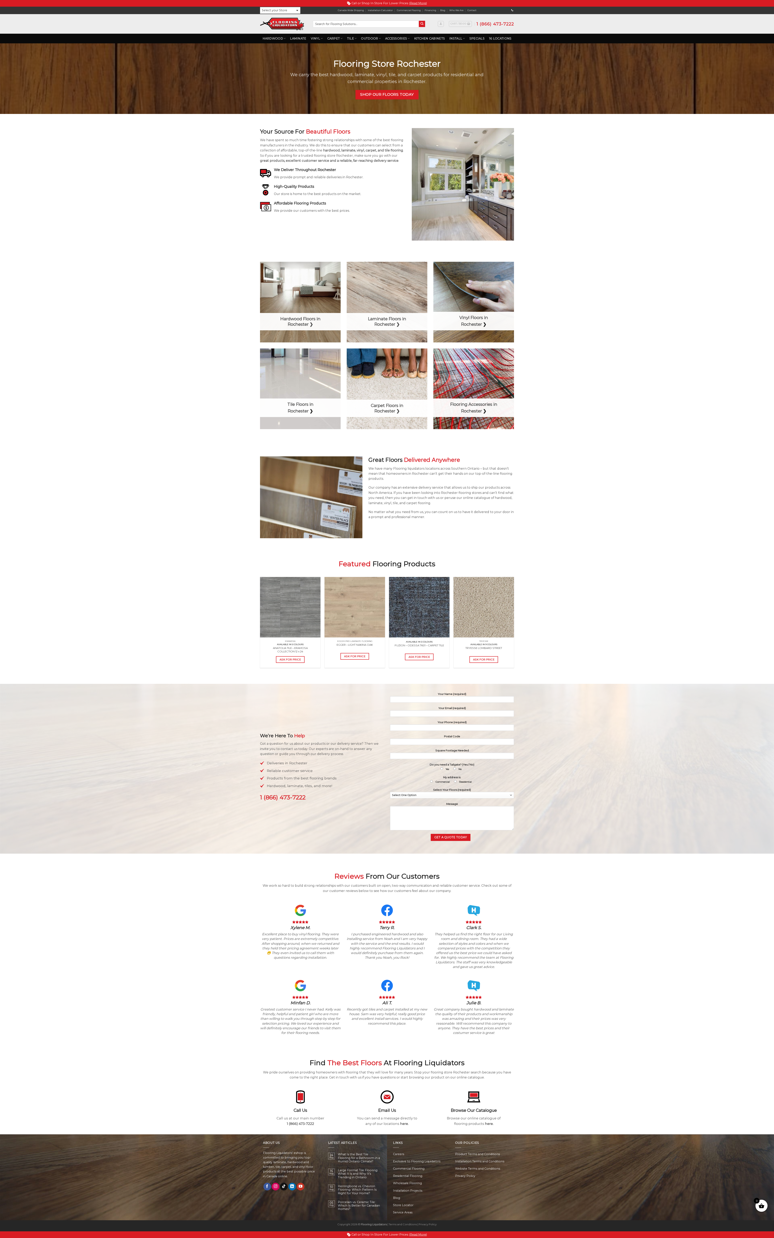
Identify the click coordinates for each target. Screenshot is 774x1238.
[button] (280, 10)
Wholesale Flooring (407, 1183)
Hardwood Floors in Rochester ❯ (300, 321)
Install (455, 38)
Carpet (333, 38)
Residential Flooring (407, 1176)
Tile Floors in (300, 404)
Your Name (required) (452, 694)
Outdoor (369, 38)
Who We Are (456, 10)
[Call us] (512, 10)
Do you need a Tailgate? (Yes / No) (452, 767)
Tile (350, 38)
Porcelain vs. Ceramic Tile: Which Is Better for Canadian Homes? (359, 1205)
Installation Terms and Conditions (479, 1161)
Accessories (396, 38)
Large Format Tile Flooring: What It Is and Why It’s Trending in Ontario (358, 1174)
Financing (430, 10)
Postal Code (452, 736)
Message (452, 803)
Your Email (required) (452, 708)
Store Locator (403, 1205)
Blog (442, 10)
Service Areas (402, 1212)
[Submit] (422, 24)
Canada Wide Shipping (351, 10)
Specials (477, 38)
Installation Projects (407, 1190)
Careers (398, 1154)
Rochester (471, 324)
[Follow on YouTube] (300, 1186)
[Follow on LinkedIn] (292, 1186)
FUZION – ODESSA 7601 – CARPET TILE (419, 645)
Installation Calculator (380, 10)
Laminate (298, 38)
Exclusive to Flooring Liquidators (416, 1161)
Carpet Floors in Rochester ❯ (387, 408)
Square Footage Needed (452, 750)
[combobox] (366, 23)
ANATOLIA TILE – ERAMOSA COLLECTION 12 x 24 (290, 649)
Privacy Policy (465, 1176)
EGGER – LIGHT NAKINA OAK (355, 644)
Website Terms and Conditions (477, 1168)
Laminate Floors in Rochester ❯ (387, 321)
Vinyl (315, 38)
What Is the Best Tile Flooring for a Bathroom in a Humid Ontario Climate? (359, 1158)
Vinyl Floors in (473, 317)
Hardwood (273, 38)
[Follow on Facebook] (267, 1186)
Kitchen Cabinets (429, 38)
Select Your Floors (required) (452, 789)
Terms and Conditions (403, 1224)
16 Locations (500, 38)
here (404, 1124)
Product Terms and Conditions (477, 1154)
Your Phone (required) (452, 722)
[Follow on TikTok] (284, 1186)
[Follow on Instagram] (275, 1186)
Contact (471, 10)
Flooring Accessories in (473, 404)
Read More (418, 3)
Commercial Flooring (409, 10)
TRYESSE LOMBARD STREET (483, 648)
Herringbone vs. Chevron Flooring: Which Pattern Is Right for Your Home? (357, 1190)
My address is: (453, 779)
